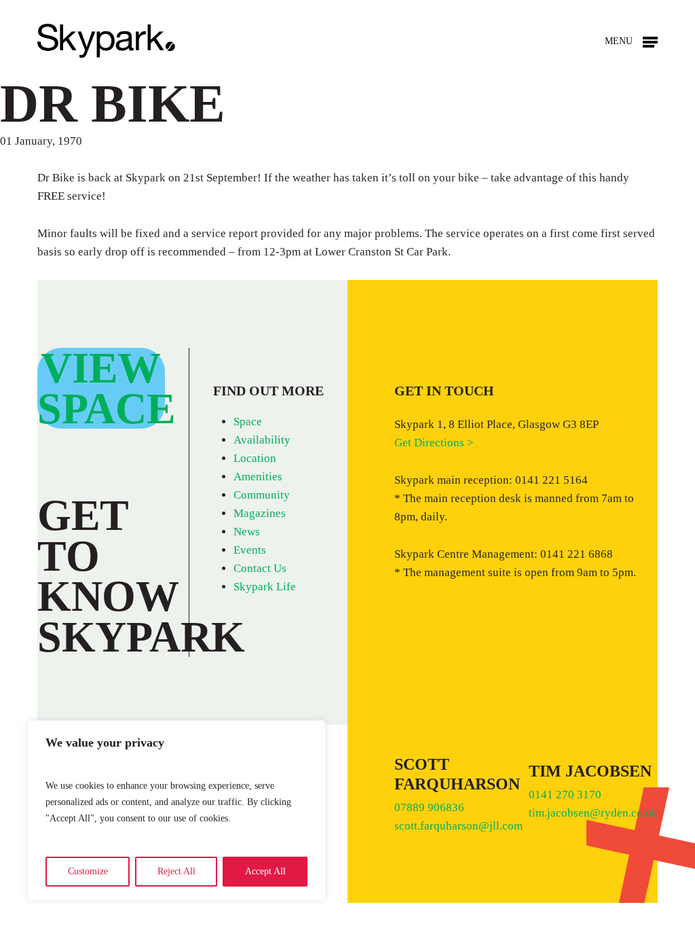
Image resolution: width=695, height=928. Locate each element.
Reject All (176, 871)
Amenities (257, 476)
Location (254, 458)
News (246, 531)
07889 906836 (429, 807)
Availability (261, 439)
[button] (631, 41)
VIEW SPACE (106, 388)
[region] (176, 810)
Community (261, 494)
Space (247, 421)
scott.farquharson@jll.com (458, 825)
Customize (88, 871)
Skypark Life (264, 586)
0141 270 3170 (566, 794)
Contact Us (259, 568)
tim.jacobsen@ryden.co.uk (593, 812)
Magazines (259, 513)
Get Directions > (434, 442)
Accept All (265, 871)
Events (249, 549)
